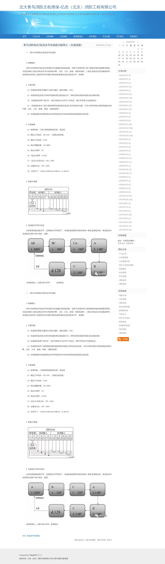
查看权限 (129, 243)
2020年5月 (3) (125, 151)
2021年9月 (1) (125, 139)
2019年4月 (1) (125, 166)
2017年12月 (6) (125, 196)
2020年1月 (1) (125, 154)
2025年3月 (130, 42)
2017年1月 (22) (125, 230)
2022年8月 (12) (125, 109)
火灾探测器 (123, 257)
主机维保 (63, 36)
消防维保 (122, 333)
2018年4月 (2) (125, 181)
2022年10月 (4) (125, 102)
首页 (24, 36)
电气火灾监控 (124, 318)
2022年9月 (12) (125, 105)
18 (123, 58)
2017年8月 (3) (125, 203)
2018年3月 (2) (125, 185)
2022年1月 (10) (125, 124)
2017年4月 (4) (125, 218)
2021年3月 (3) (125, 143)
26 (127, 62)
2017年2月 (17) (125, 226)
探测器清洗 (78, 36)
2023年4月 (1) (125, 90)
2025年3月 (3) (125, 75)
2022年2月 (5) (125, 120)
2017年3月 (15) (125, 222)
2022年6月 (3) (125, 113)
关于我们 (120, 36)
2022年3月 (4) (125, 117)
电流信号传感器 (33, 536)
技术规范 (92, 36)
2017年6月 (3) (125, 211)
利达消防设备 (124, 307)
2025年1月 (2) (125, 83)
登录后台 (121, 243)
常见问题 (106, 36)
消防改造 (122, 303)
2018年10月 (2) (125, 173)
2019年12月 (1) (125, 158)
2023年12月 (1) (125, 87)
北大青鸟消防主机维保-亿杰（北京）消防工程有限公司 (68, 7)
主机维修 (49, 36)
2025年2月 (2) (125, 79)
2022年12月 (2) (125, 94)
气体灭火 (122, 314)
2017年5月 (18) (125, 215)
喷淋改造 (122, 322)
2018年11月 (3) (125, 169)
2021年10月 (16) (126, 136)
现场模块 (122, 269)
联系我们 (133, 36)
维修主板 (122, 295)
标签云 (25, 41)
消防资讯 (122, 284)
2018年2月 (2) (125, 188)
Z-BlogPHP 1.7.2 (35, 555)
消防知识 (122, 280)
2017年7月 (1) (125, 207)
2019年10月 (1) (125, 162)
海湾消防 (122, 329)
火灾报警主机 (124, 261)
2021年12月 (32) (126, 128)
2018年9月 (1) (125, 177)
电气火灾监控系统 (126, 265)
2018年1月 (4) (125, 192)
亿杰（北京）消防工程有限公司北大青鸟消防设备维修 (48, 558)
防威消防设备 (124, 325)
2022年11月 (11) (125, 98)
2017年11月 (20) (126, 199)
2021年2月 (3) (125, 147)
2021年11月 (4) (125, 132)
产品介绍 (36, 36)
